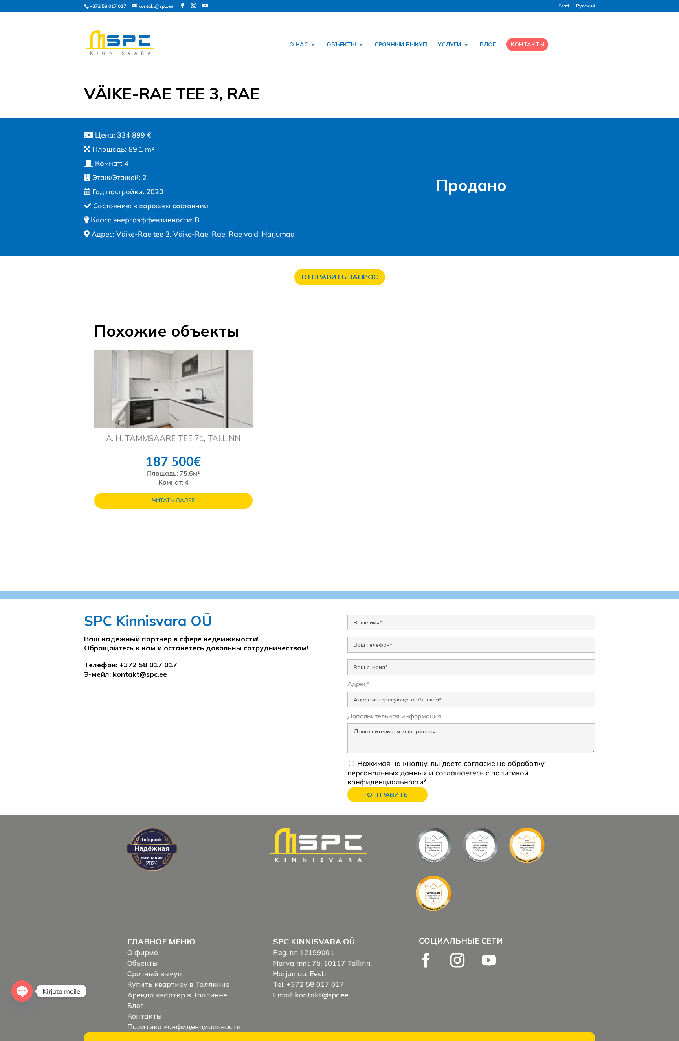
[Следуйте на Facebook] (426, 960)
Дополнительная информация (394, 716)
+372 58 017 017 (108, 6)
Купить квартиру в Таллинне (178, 984)
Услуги (449, 45)
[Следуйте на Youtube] (489, 960)
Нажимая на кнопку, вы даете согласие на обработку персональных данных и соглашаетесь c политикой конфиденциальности (446, 772)
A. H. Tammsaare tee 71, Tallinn (173, 438)
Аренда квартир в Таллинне (177, 994)
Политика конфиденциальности (184, 1026)
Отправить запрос (339, 276)
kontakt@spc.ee (140, 674)
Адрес (358, 684)
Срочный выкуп (400, 45)
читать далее (173, 500)
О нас (298, 45)
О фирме (142, 952)
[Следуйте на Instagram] (457, 960)
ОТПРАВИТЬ (387, 795)
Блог (488, 45)
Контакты (527, 44)
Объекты (341, 45)
